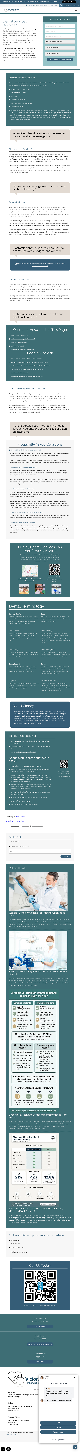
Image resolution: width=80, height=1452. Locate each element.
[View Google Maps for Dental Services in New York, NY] (30, 577)
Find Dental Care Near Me (19, 1252)
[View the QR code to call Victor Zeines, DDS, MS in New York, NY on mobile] (40, 1302)
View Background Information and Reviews (33, 797)
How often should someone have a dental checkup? (26, 359)
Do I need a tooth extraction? (19, 373)
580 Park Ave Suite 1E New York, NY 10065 (42, 5)
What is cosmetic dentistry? (19, 342)
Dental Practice (15, 1244)
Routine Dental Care (17, 1247)
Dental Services (20, 817)
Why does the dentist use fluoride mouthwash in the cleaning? (29, 362)
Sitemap (15, 1434)
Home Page (46, 746)
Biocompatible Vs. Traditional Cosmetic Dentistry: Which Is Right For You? (36, 1210)
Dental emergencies (32, 85)
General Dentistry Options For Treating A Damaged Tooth (37, 914)
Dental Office (15, 842)
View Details (26, 801)
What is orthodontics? (17, 346)
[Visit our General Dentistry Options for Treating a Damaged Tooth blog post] (38, 910)
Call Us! (71, 5)
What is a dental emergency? (19, 335)
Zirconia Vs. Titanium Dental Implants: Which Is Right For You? (38, 1116)
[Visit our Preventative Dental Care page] (24, 594)
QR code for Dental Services (15, 821)
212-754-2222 (59, 721)
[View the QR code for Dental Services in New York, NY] (54, 574)
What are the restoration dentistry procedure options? (27, 376)
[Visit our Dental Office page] (56, 594)
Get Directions (40, 1326)
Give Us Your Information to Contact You (40, 1344)
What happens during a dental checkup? (23, 339)
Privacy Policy (9, 1434)
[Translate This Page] (8, 1449)
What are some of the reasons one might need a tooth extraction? (30, 366)
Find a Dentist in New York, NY (20, 846)
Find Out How (69, 2)
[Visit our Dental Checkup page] (40, 594)
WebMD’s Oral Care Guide (24, 752)
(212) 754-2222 (22, 57)
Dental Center (15, 1240)
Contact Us (40, 1362)
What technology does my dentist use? (22, 349)
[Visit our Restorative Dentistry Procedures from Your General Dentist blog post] (38, 969)
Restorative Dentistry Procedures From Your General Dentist (38, 972)
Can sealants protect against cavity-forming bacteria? (27, 369)
